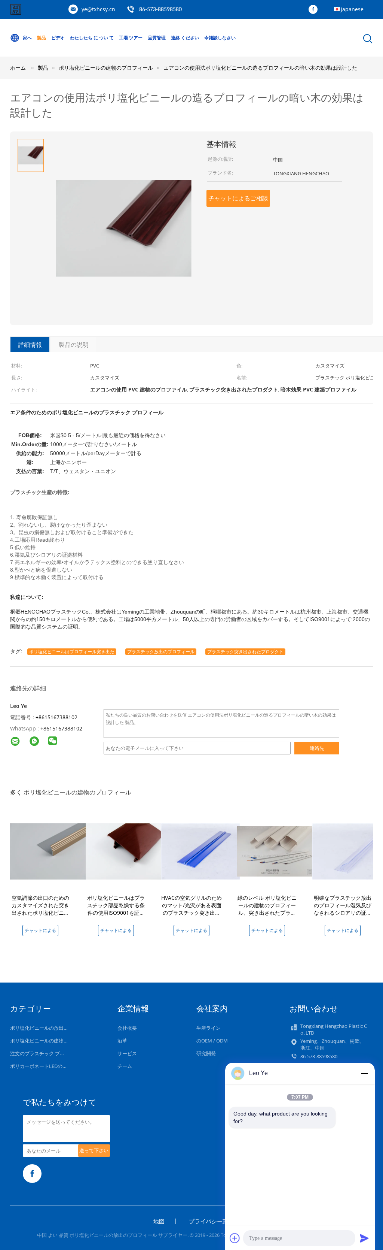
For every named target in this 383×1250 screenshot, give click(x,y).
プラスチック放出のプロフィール (160, 651)
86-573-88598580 (160, 9)
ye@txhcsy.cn (98, 9)
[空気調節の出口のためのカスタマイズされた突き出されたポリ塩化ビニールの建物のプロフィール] (49, 850)
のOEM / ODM (212, 1040)
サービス (127, 1053)
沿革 (122, 1040)
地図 (159, 1221)
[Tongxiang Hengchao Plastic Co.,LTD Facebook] (315, 9)
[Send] (364, 1238)
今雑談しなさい (220, 37)
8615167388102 (62, 728)
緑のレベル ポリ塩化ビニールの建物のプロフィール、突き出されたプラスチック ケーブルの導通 (267, 909)
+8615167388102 (56, 717)
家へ (27, 37)
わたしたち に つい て (92, 37)
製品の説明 (74, 345)
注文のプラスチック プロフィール (47, 1053)
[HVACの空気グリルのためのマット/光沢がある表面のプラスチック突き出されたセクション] (200, 850)
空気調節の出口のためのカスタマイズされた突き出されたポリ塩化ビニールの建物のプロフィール (40, 909)
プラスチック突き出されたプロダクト (245, 651)
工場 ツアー (131, 37)
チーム (124, 1066)
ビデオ (58, 37)
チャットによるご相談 (238, 198)
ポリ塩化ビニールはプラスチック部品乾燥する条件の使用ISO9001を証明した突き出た (116, 909)
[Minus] (364, 1073)
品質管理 (157, 37)
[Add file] (235, 1238)
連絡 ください (185, 37)
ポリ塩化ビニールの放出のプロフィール (54, 1027)
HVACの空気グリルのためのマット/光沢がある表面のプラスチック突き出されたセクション (191, 909)
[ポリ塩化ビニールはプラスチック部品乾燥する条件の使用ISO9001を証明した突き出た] (125, 850)
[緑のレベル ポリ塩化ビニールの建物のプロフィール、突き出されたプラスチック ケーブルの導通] (276, 850)
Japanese (352, 9)
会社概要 (127, 1027)
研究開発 (206, 1053)
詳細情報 (30, 345)
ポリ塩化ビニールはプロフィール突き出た (71, 651)
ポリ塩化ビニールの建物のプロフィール (54, 1040)
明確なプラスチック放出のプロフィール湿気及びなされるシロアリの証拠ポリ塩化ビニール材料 (342, 909)
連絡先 (317, 748)
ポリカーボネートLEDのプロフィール (51, 1066)
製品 (41, 37)
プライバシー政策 (211, 1221)
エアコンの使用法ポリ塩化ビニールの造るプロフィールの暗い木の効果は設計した (260, 67)
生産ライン (208, 1027)
